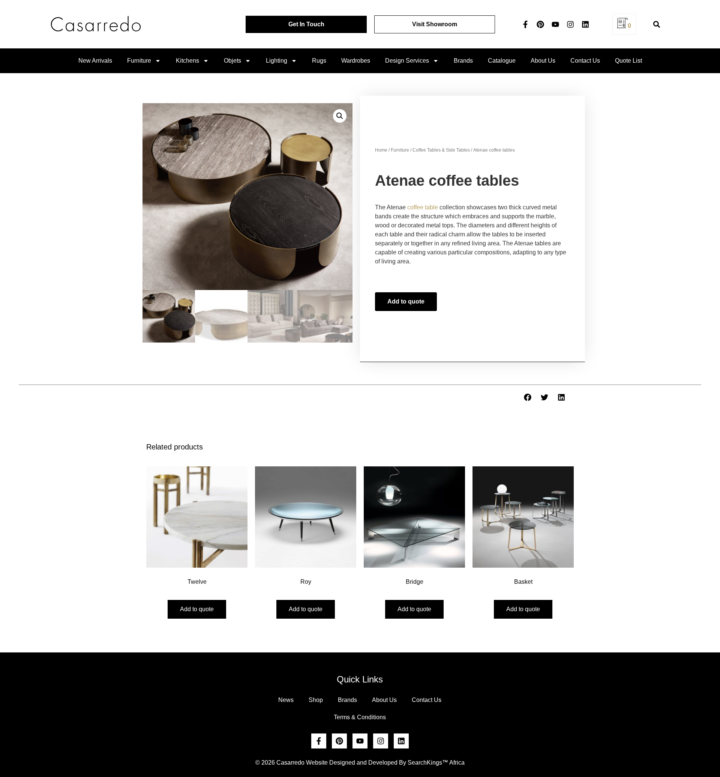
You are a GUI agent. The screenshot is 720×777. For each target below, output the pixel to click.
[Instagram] (570, 24)
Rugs (319, 60)
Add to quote (405, 301)
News (286, 700)
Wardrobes (355, 60)
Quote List (628, 60)
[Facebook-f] (525, 24)
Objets (232, 60)
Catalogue (502, 60)
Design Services (407, 60)
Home (381, 150)
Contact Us (585, 60)
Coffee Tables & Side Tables (441, 150)
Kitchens (187, 60)
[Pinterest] (540, 24)
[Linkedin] (585, 24)
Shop (316, 700)
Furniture (139, 60)
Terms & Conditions (360, 717)
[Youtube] (555, 24)
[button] (657, 24)
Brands (463, 60)
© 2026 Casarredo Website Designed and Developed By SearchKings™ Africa (360, 762)
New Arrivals (95, 60)
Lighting (276, 60)
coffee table (422, 207)
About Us (543, 60)
